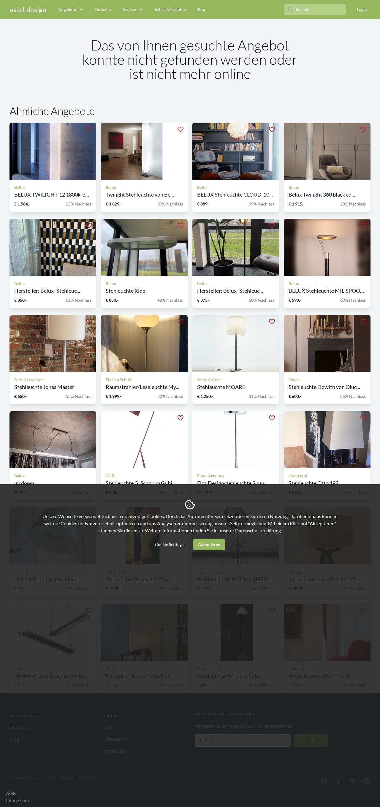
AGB (11, 793)
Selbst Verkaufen (170, 9)
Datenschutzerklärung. (258, 530)
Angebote (67, 9)
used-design (28, 9)
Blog (201, 9)
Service (129, 9)
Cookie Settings (169, 544)
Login (362, 9)
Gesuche (103, 9)
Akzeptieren (209, 544)
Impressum (17, 800)
